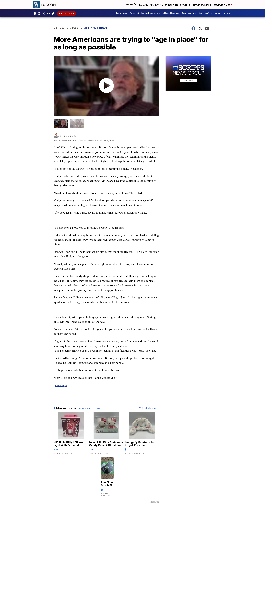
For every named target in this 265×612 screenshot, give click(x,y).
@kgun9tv (54, 13)
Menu (130, 4)
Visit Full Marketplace (149, 408)
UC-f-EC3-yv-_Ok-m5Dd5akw (49, 13)
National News (96, 28)
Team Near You (189, 13)
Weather (171, 4)
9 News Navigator (170, 13)
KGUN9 (44, 13)
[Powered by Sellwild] (154, 502)
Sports (185, 4)
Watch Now (222, 4)
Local (143, 4)
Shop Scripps (202, 4)
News (74, 28)
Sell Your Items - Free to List (91, 409)
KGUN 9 (59, 28)
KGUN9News (36, 13)
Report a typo (61, 385)
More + (226, 13)
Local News (121, 13)
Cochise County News (209, 13)
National (156, 4)
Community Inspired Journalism (145, 13)
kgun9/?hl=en (40, 13)
